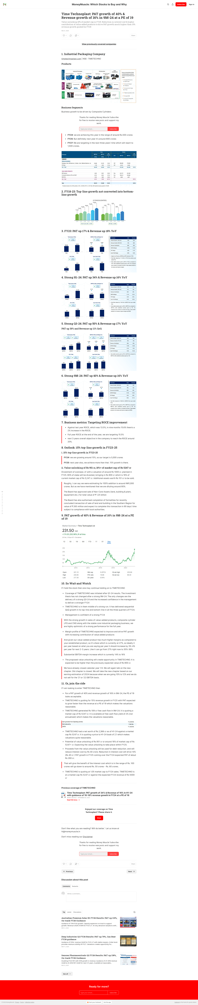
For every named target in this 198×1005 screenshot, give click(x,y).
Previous (69, 871)
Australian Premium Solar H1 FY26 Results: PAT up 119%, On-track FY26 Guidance (89, 919)
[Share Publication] (173, 4)
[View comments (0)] (71, 35)
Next (130, 871)
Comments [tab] (66, 886)
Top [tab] (64, 912)
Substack (177, 1002)
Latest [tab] (69, 912)
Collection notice (29, 1002)
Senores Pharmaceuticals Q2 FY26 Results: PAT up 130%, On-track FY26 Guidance (88, 956)
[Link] (58, 54)
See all (65, 974)
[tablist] (70, 886)
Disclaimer (88, 837)
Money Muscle (72, 797)
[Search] (168, 4)
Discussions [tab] (77, 912)
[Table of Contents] (2, 502)
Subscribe (181, 4)
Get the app (107, 1002)
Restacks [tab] (75, 886)
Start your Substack (95, 1002)
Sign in (191, 4)
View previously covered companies (99, 44)
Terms (22, 1002)
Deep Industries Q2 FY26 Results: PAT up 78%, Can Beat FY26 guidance (88, 938)
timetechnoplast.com (71, 59)
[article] (99, 924)
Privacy (17, 1002)
